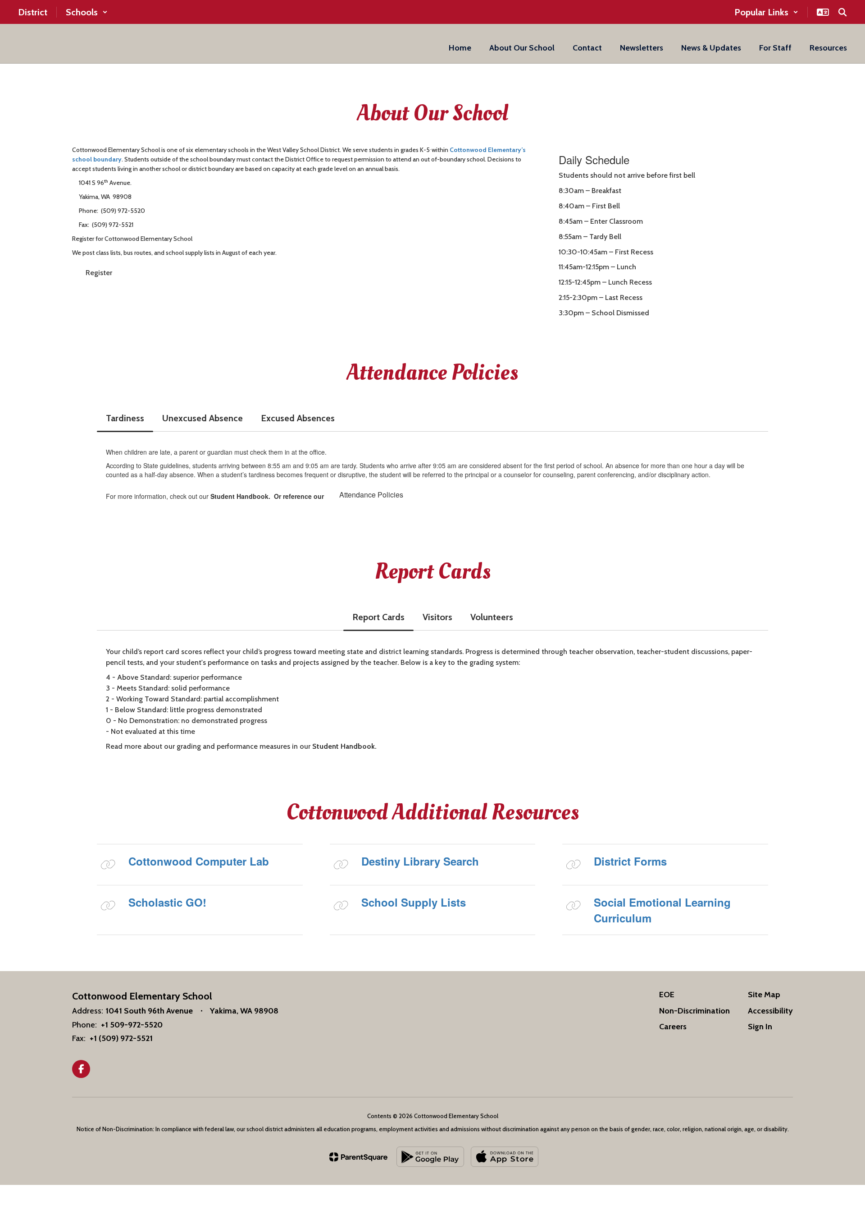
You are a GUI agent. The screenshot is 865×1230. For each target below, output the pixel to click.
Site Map (764, 995)
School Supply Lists (413, 902)
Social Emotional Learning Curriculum (662, 909)
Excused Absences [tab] (298, 418)
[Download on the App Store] (504, 1157)
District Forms (630, 861)
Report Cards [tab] (378, 617)
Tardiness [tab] (125, 418)
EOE (666, 995)
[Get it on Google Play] (430, 1157)
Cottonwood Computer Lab (198, 861)
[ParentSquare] (358, 1157)
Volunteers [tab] (491, 617)
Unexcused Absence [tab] (202, 418)
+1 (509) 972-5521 (121, 1038)
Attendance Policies (371, 494)
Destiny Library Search (420, 861)
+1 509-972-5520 (132, 1025)
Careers (673, 1027)
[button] (87, 12)
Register (99, 272)
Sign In (760, 1027)
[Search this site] (842, 12)
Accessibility (770, 1011)
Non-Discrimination (694, 1011)
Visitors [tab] (437, 617)
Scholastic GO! (167, 902)
